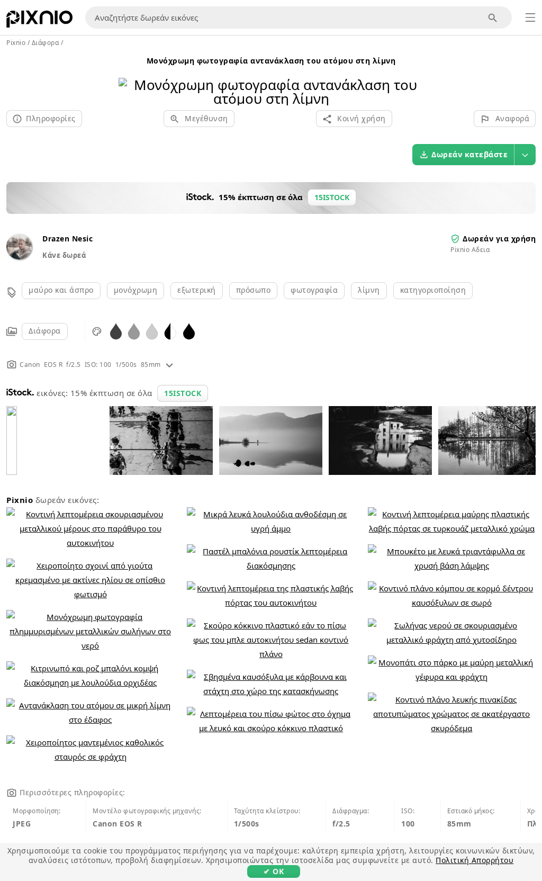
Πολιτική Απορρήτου (474, 860)
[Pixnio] (39, 21)
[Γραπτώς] (170, 330)
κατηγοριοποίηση (433, 290)
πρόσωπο (253, 290)
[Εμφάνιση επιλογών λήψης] (525, 154)
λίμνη (369, 290)
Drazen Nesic (67, 238)
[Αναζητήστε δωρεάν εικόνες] (493, 18)
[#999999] (134, 330)
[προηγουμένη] (130, 78)
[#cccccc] (152, 330)
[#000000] (189, 330)
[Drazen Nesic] (19, 256)
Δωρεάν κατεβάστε (469, 154)
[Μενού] (530, 17)
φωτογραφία (314, 290)
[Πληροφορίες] (169, 364)
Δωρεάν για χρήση (499, 238)
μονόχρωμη (136, 290)
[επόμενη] (411, 78)
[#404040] (116, 330)
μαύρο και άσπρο (61, 290)
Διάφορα (45, 331)
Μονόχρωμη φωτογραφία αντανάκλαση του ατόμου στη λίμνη (271, 61)
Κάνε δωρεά (64, 255)
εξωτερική (196, 290)
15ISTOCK (182, 393)
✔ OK (274, 871)
